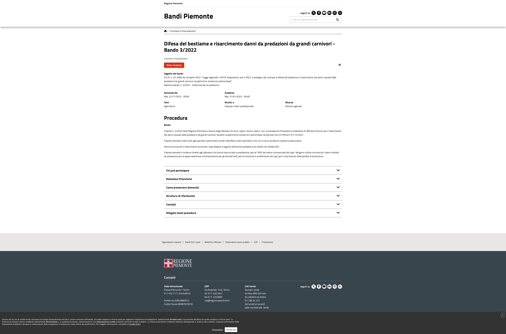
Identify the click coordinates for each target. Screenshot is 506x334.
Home (165, 31)
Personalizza (217, 330)
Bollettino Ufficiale (213, 242)
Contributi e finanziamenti (183, 31)
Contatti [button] (171, 204)
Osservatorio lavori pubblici (237, 242)
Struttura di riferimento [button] (180, 196)
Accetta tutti (231, 330)
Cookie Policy (134, 324)
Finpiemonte (267, 242)
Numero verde (252, 290)
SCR (256, 242)
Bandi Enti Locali (192, 242)
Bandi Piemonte (188, 16)
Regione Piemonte (173, 3)
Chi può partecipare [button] (177, 170)
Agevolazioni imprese (171, 242)
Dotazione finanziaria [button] (179, 179)
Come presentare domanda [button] (182, 187)
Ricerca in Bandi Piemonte (304, 19)
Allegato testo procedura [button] (181, 213)
